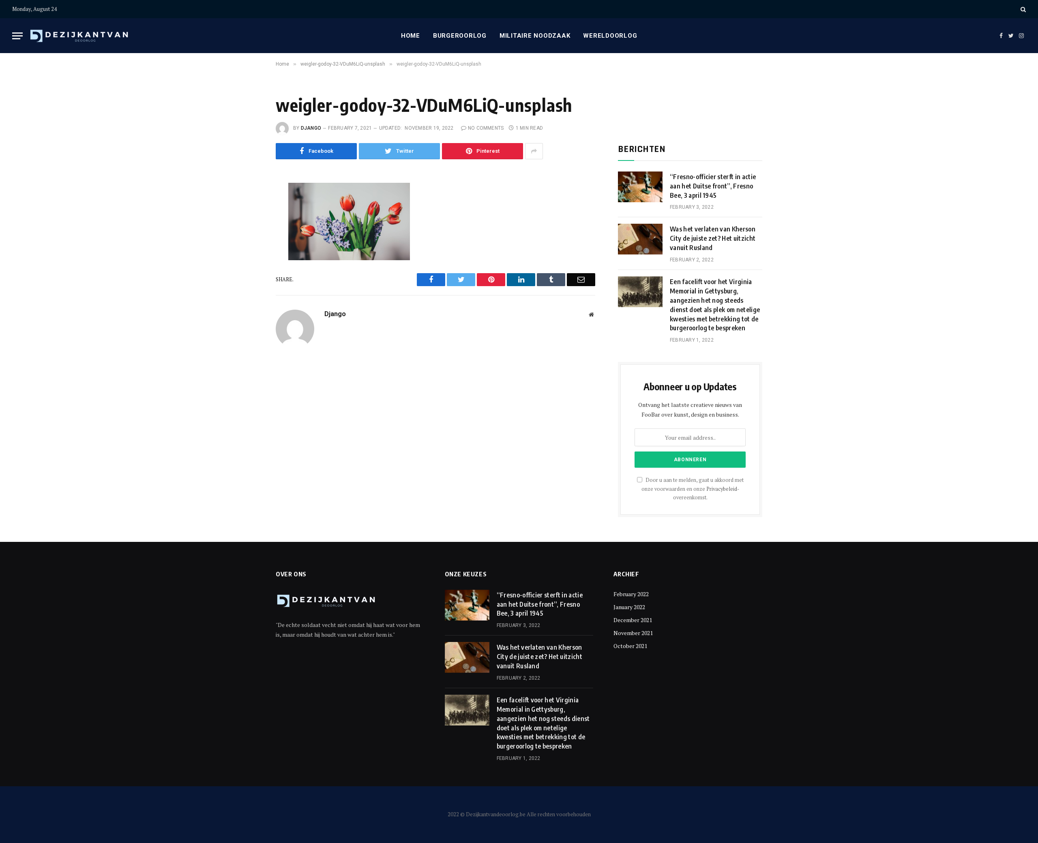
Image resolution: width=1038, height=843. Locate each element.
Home (410, 35)
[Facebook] (248, 210)
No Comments (486, 128)
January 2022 (629, 607)
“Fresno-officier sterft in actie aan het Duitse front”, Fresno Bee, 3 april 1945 (713, 186)
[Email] (248, 283)
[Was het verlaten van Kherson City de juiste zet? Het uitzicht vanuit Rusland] (640, 239)
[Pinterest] (248, 265)
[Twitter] (248, 229)
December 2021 (632, 620)
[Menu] (17, 36)
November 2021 (633, 633)
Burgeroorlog (460, 35)
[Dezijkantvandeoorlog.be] (79, 36)
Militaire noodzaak (535, 35)
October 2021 (630, 646)
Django (311, 128)
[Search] (1022, 9)
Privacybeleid (721, 489)
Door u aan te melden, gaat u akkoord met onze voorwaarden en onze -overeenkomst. (692, 489)
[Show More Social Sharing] (534, 151)
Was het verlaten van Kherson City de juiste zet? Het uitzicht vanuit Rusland (712, 238)
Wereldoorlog (610, 35)
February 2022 (631, 594)
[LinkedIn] (248, 247)
